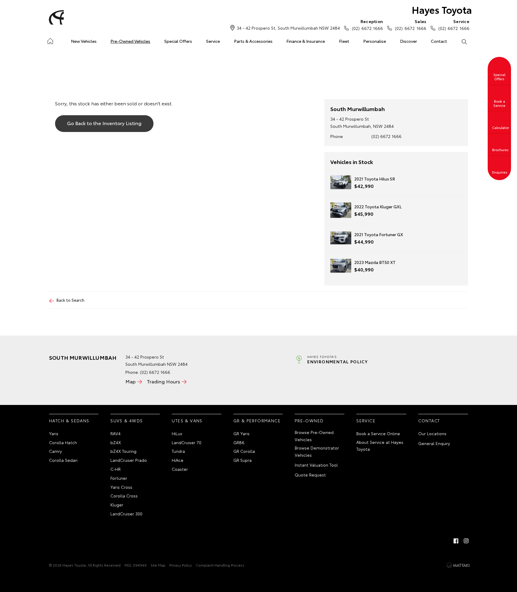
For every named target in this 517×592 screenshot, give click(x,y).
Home (50, 40)
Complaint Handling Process (220, 564)
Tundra (178, 451)
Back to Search (70, 300)
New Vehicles (84, 41)
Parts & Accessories (253, 41)
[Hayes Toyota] (55, 17)
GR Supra (242, 460)
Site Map (157, 564)
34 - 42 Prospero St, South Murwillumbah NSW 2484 (288, 28)
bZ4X (115, 442)
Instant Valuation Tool (316, 465)
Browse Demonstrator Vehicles (317, 451)
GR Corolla (244, 451)
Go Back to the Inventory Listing (104, 122)
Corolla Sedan (63, 460)
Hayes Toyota (442, 9)
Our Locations (432, 433)
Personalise (374, 41)
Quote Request (310, 475)
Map (130, 381)
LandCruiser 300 (126, 514)
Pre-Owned (309, 420)
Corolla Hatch (63, 442)
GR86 (238, 442)
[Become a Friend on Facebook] (456, 541)
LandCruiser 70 (186, 442)
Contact (439, 41)
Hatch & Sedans (69, 420)
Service (213, 41)
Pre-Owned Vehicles (130, 41)
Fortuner (118, 478)
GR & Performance (257, 420)
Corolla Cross (124, 496)
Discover (408, 41)
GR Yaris (241, 433)
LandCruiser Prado (128, 460)
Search (464, 41)
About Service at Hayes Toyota (379, 445)
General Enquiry (434, 443)
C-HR (115, 469)
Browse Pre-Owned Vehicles (314, 435)
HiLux (177, 433)
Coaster (180, 469)
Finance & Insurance (305, 41)
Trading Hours (163, 381)
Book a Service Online (378, 433)
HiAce (177, 460)
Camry (55, 451)
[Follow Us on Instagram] (466, 541)
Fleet (344, 41)
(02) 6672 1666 (367, 24)
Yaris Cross (121, 487)
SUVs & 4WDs (126, 420)
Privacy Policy (180, 564)
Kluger (116, 505)
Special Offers (178, 41)
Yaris (53, 433)
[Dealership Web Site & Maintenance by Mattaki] (458, 565)
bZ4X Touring (123, 451)
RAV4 (115, 433)
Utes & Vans (187, 420)
